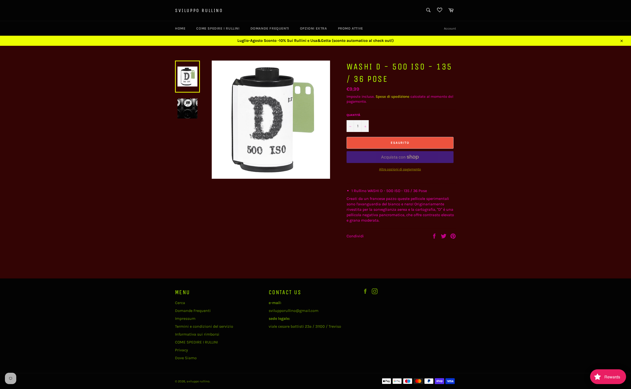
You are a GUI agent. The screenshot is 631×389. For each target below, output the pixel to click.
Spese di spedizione (392, 96)
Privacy (181, 350)
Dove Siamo (186, 358)
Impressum (185, 318)
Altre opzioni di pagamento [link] (400, 169)
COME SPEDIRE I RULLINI (217, 28)
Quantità (353, 115)
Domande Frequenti (269, 28)
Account (450, 28)
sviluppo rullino (199, 10)
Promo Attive (350, 28)
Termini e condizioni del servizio (204, 326)
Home (180, 28)
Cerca (180, 302)
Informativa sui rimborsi (197, 334)
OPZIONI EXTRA (313, 28)
